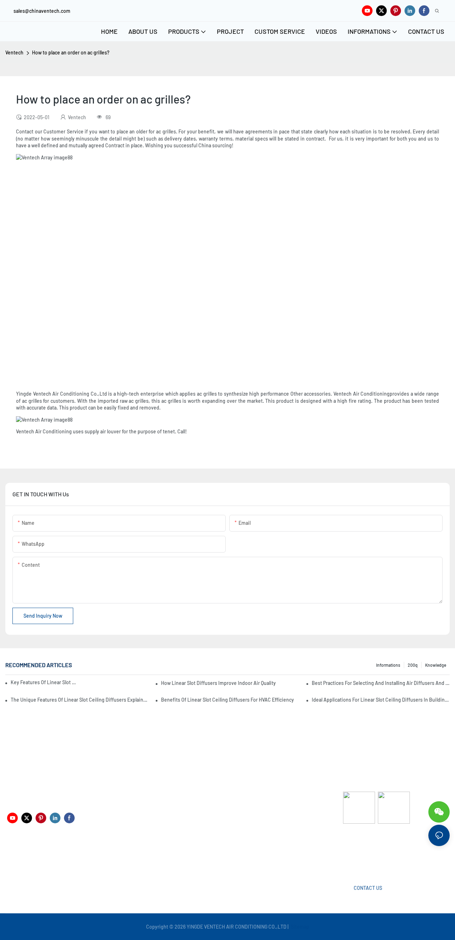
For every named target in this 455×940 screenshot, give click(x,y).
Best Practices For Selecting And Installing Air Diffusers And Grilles (381, 683)
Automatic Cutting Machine (373, 852)
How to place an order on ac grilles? (70, 52)
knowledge (435, 664)
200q (413, 664)
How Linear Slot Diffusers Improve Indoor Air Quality (218, 683)
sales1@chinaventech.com (234, 857)
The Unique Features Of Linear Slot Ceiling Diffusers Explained (80, 700)
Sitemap (299, 927)
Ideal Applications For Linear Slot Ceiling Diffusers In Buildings (381, 700)
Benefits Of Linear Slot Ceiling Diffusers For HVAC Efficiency (227, 700)
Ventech (14, 52)
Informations (388, 664)
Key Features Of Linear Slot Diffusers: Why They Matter (44, 682)
